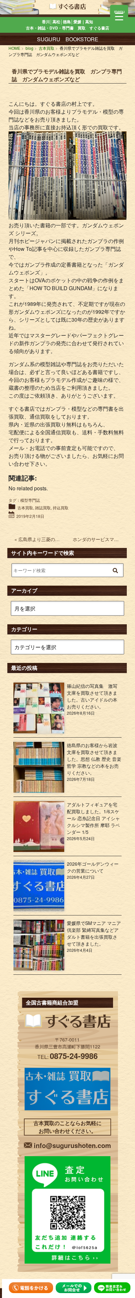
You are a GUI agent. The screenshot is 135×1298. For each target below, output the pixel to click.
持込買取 (60, 507)
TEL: (67, 1057)
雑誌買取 (43, 507)
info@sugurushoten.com (72, 1145)
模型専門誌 (30, 500)
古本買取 (25, 507)
